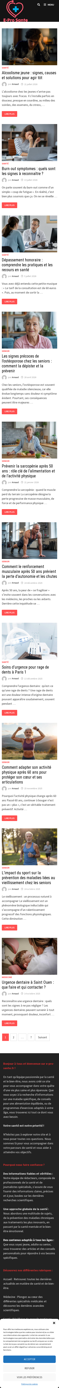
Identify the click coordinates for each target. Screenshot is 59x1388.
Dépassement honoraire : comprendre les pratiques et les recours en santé (27, 265)
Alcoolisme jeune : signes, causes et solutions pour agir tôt (29, 75)
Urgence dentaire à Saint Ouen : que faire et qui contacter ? (28, 985)
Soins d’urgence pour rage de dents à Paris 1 (25, 669)
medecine (7, 977)
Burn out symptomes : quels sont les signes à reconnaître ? (28, 171)
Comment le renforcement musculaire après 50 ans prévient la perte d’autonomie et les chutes (29, 571)
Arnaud (15, 84)
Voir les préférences (29, 1377)
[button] (54, 1323)
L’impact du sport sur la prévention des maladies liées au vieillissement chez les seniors (28, 877)
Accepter (29, 1359)
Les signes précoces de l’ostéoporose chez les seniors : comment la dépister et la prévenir (27, 363)
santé (5, 67)
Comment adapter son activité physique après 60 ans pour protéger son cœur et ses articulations (26, 774)
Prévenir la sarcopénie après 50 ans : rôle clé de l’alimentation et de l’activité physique (28, 471)
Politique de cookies (29, 1384)
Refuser (29, 1368)
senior (6, 351)
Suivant (42, 1037)
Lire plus (10, 114)
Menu (51, 4)
